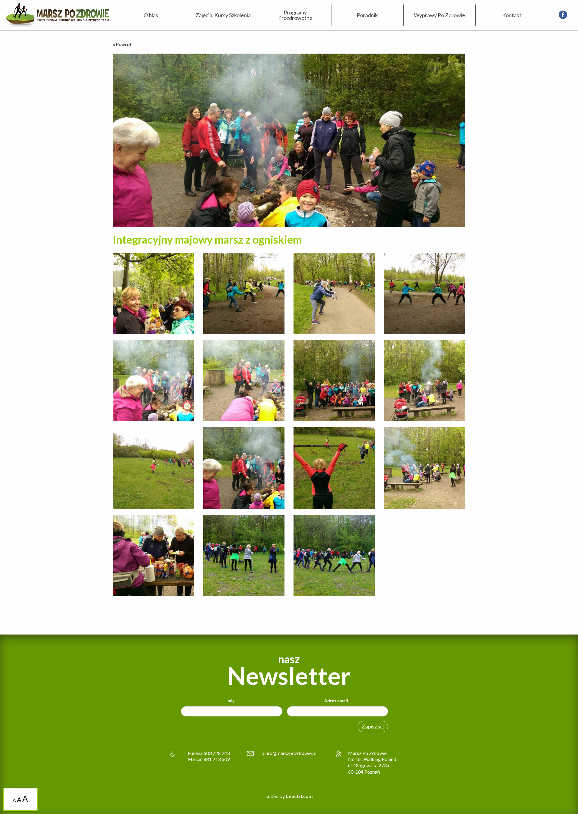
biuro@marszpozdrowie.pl (288, 753)
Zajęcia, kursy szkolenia (223, 15)
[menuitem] (151, 15)
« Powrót (122, 44)
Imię (231, 700)
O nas (151, 15)
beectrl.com (299, 796)
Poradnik (367, 15)
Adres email (337, 700)
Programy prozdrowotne (295, 15)
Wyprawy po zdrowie (439, 15)
